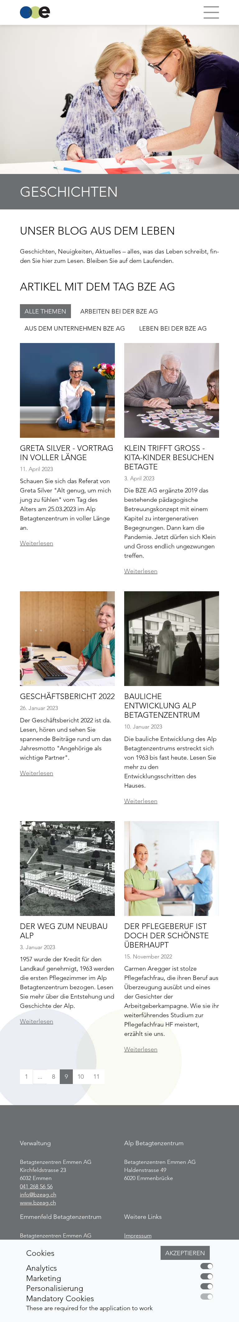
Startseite (35, 12)
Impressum (138, 1235)
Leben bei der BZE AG (173, 328)
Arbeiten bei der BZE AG (119, 311)
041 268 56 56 (36, 1186)
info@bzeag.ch (38, 1194)
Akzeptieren (185, 1253)
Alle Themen (45, 311)
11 (96, 1076)
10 (80, 1076)
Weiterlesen (36, 543)
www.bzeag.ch (38, 1202)
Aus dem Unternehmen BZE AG (75, 328)
